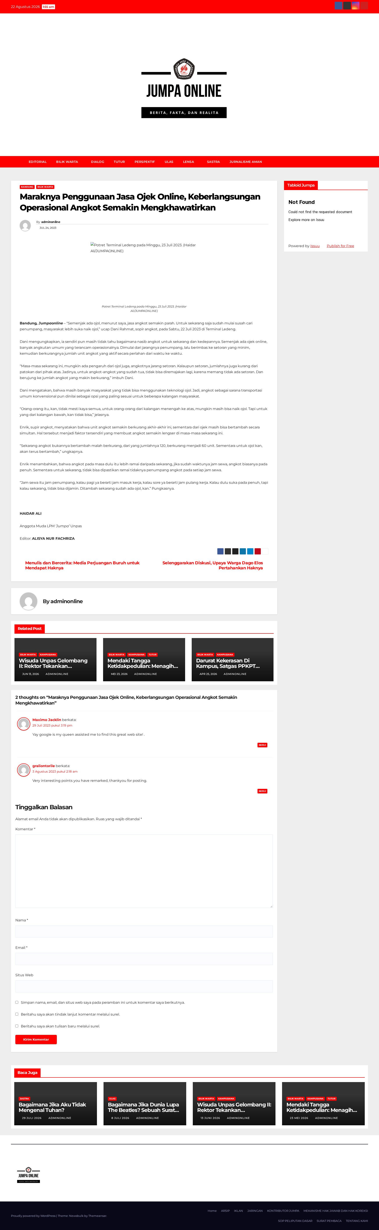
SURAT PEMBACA (329, 1221)
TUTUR (119, 162)
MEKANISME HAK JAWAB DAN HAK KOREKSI (336, 1210)
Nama (21, 920)
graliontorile (43, 766)
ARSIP (225, 1210)
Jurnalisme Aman (246, 162)
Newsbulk (76, 1215)
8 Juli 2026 (120, 1118)
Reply (262, 745)
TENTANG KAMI (357, 1221)
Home (212, 1210)
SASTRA (213, 162)
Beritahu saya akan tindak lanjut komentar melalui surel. (70, 1014)
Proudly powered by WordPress (33, 1215)
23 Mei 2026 (299, 1118)
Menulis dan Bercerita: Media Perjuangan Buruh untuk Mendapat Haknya (82, 565)
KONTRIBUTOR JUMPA (283, 1210)
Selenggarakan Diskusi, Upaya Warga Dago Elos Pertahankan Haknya (213, 565)
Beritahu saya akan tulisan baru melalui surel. (60, 1026)
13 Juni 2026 (211, 1118)
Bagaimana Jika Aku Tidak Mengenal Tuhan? (52, 1107)
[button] (366, 162)
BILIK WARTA (67, 162)
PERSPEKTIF (145, 162)
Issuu (315, 246)
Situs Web (24, 975)
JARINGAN (255, 1210)
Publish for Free (340, 246)
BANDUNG (27, 186)
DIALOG (97, 162)
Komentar (25, 829)
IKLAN (238, 1210)
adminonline (50, 222)
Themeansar (97, 1215)
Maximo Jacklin (46, 720)
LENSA (189, 162)
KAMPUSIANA (48, 654)
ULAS (169, 162)
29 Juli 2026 (32, 1118)
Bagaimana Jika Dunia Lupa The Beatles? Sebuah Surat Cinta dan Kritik (143, 1110)
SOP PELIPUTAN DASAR (295, 1221)
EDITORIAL (38, 162)
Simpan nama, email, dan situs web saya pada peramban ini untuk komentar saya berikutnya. (103, 1002)
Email (21, 948)
